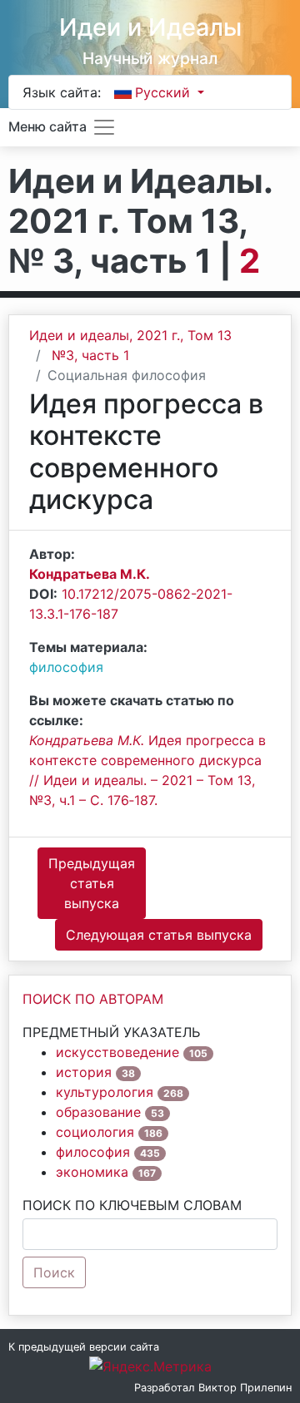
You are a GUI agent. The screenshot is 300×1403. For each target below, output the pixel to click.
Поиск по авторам (92, 998)
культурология (104, 1092)
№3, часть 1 (90, 355)
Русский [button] (164, 92)
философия (66, 667)
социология (95, 1132)
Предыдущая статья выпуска (91, 883)
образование (98, 1112)
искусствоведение (117, 1052)
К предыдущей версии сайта (83, 1347)
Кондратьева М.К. (89, 574)
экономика (92, 1171)
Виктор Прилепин (245, 1387)
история (84, 1072)
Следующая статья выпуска (159, 934)
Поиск (54, 1272)
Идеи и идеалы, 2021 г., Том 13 (130, 335)
